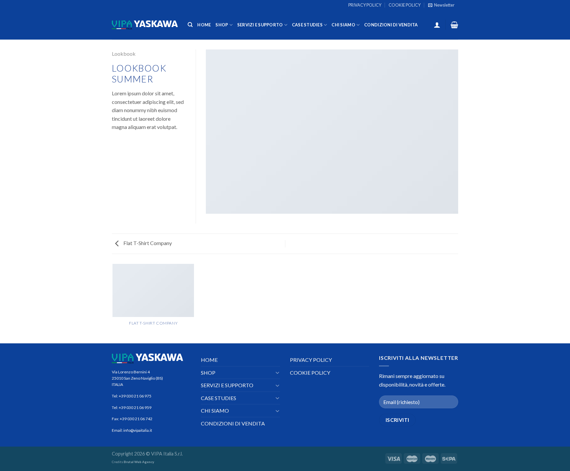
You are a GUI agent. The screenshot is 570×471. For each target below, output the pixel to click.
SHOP (221, 24)
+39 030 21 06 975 (135, 395)
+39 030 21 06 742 (136, 418)
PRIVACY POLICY (364, 5)
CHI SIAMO (343, 24)
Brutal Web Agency (139, 462)
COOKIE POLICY (405, 5)
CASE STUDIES (307, 24)
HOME (204, 24)
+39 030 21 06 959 (135, 407)
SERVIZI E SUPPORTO (260, 24)
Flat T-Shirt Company (147, 243)
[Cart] (454, 24)
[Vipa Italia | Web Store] (145, 24)
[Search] (190, 24)
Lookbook (124, 53)
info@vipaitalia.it (137, 430)
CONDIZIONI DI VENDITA (391, 24)
